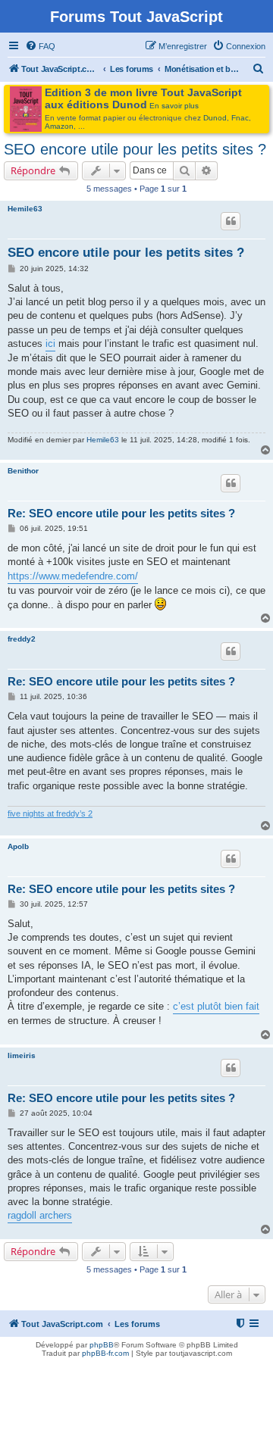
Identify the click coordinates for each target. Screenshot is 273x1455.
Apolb (18, 846)
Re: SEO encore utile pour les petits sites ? (121, 513)
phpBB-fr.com (105, 1353)
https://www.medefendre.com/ (73, 576)
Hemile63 (25, 209)
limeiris (22, 1055)
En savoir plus (174, 105)
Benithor (23, 471)
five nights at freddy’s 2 (50, 813)
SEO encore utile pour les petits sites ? (135, 149)
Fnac (240, 118)
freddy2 (22, 639)
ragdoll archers (40, 1215)
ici (50, 343)
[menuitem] (40, 46)
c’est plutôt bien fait (216, 1006)
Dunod (215, 118)
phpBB (101, 1345)
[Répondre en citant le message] (230, 221)
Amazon (59, 126)
